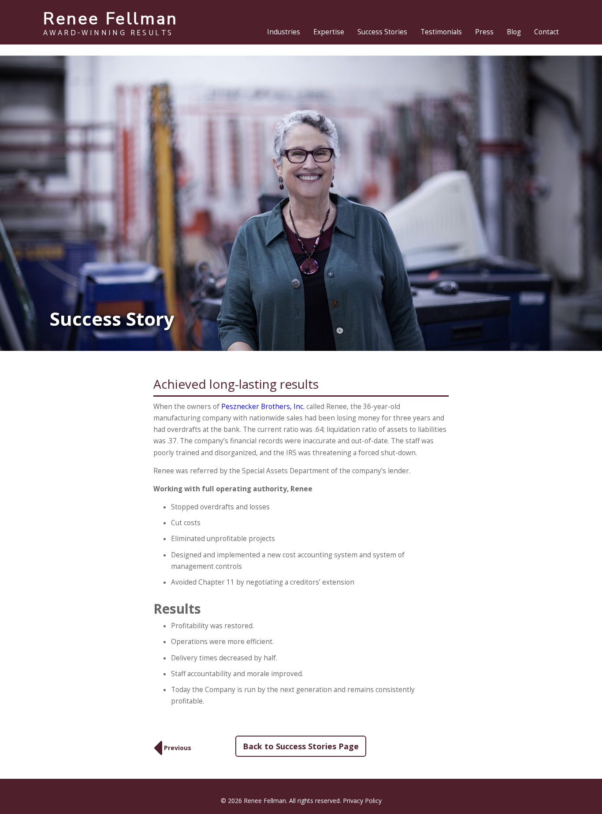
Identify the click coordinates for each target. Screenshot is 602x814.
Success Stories (382, 32)
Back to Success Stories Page (301, 746)
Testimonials (441, 32)
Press (484, 32)
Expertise (328, 32)
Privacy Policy (362, 800)
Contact (546, 32)
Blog (514, 32)
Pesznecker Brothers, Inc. (263, 406)
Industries (283, 32)
